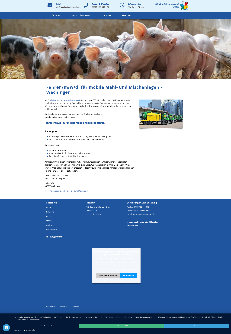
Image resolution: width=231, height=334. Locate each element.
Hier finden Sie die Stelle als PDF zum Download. (66, 191)
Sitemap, (130, 225)
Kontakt (126, 15)
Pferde (49, 221)
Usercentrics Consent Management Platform (121, 281)
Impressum (131, 222)
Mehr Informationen (108, 275)
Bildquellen (153, 222)
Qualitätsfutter (81, 15)
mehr (196, 326)
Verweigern (46, 326)
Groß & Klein (51, 225)
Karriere (106, 15)
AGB (136, 225)
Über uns (57, 15)
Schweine (50, 212)
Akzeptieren (128, 275)
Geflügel (49, 216)
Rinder (49, 207)
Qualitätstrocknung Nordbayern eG (64, 100)
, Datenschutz (142, 222)
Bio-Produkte (51, 229)
